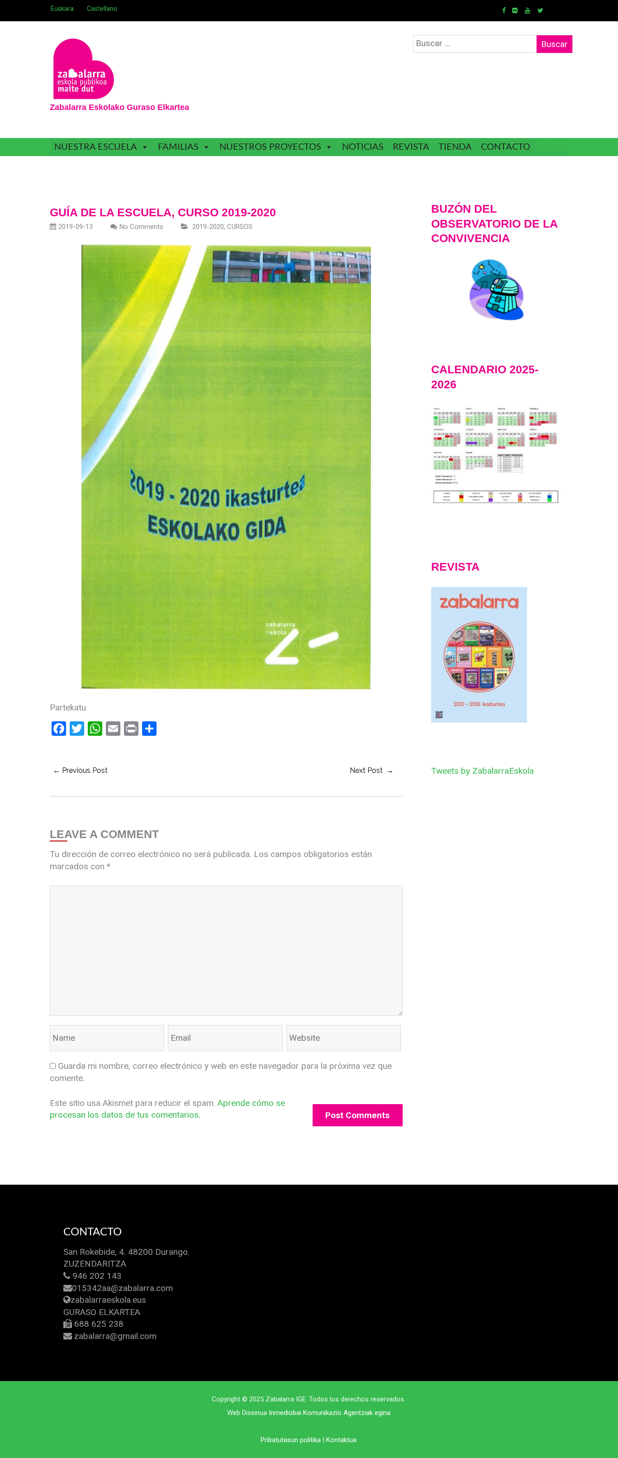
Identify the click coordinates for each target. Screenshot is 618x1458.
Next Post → (372, 770)
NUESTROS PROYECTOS (270, 147)
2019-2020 (208, 227)
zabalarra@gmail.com (115, 1336)
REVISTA (411, 147)
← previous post (80, 770)
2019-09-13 (75, 227)
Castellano (102, 8)
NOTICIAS (363, 147)
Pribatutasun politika (291, 1440)
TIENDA (455, 147)
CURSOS (239, 227)
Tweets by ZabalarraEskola (482, 771)
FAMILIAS (178, 147)
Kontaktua (341, 1440)
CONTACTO (505, 147)
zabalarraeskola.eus (108, 1300)
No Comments (141, 227)
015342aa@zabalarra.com (122, 1288)
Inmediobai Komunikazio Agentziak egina (329, 1413)
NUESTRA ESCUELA (95, 147)
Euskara (62, 8)
